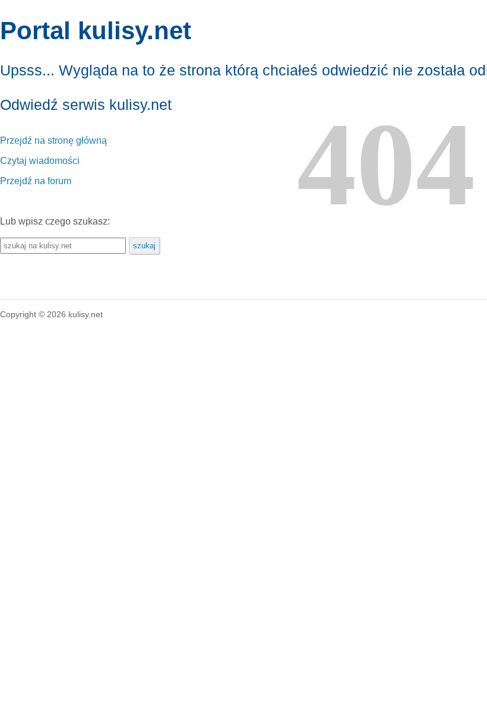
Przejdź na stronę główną (53, 140)
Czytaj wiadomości (40, 161)
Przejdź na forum (35, 181)
